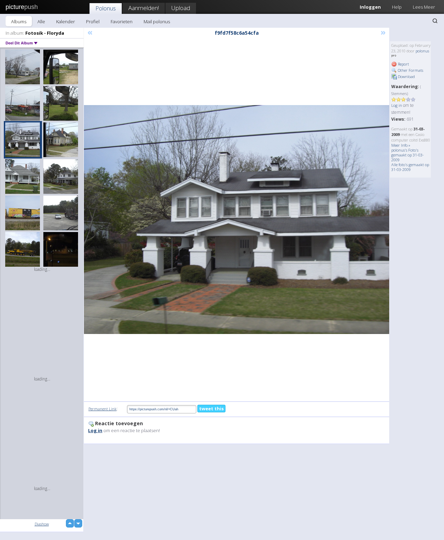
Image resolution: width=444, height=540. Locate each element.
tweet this (211, 408)
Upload (180, 8)
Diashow (42, 523)
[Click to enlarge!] (236, 219)
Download (406, 76)
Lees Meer (424, 7)
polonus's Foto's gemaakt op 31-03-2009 (407, 154)
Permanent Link (102, 408)
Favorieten (122, 21)
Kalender (65, 21)
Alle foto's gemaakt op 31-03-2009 (410, 167)
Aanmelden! (143, 8)
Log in (396, 105)
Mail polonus (157, 21)
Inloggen (370, 7)
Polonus (105, 8)
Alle (41, 21)
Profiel (93, 21)
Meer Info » (400, 145)
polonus (422, 50)
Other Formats (410, 70)
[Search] (435, 20)
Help (397, 7)
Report (403, 64)
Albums (18, 21)
